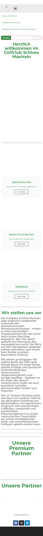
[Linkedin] (27, 523)
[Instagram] (21, 523)
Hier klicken (21, 192)
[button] (15, 8)
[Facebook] (15, 523)
